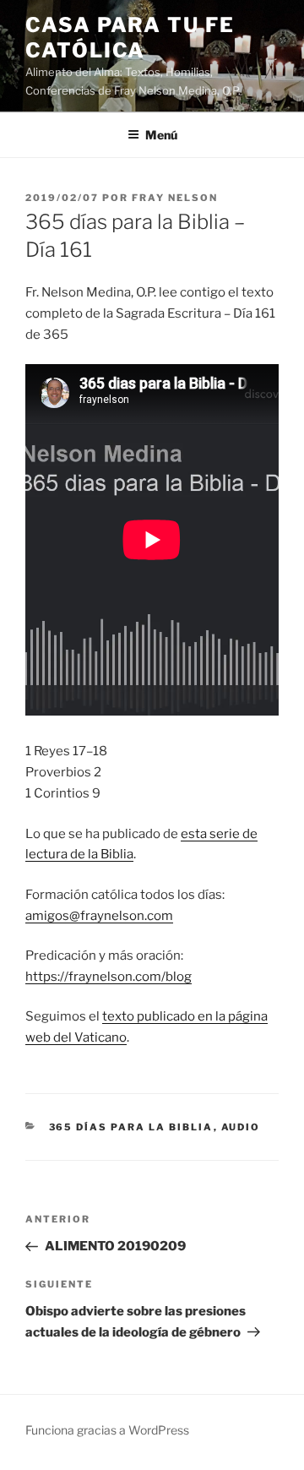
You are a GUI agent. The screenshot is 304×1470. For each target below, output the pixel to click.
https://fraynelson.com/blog (108, 976)
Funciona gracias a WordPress (107, 1430)
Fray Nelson (175, 198)
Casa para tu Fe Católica (130, 38)
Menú (161, 135)
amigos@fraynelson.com (99, 915)
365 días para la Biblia (131, 1127)
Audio (241, 1127)
